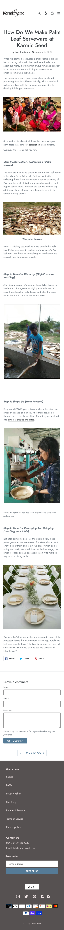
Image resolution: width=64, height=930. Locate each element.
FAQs (9, 785)
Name (6, 687)
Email (6, 698)
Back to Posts (34, 752)
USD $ (31, 886)
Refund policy (13, 827)
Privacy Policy (13, 793)
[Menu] (58, 12)
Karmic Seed (36, 923)
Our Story (11, 802)
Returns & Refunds (15, 810)
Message (7, 710)
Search (9, 777)
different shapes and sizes (21, 419)
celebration (34, 144)
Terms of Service (14, 819)
